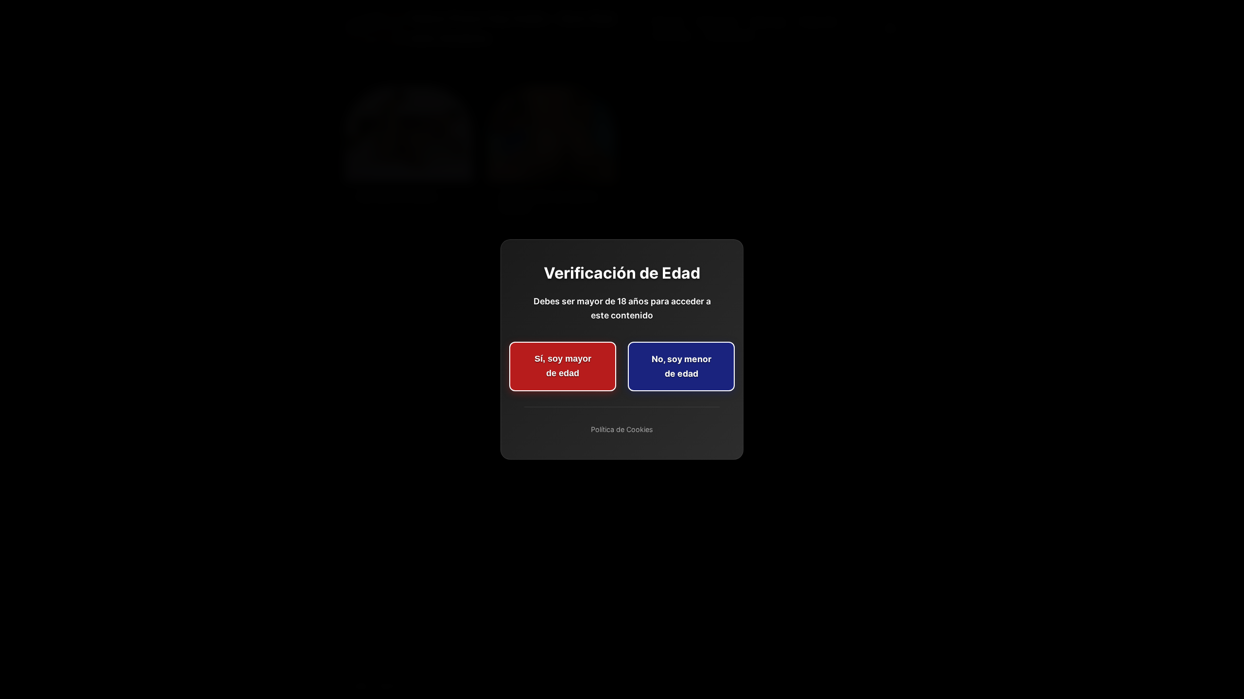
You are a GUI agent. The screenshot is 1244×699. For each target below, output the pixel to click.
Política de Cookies (622, 429)
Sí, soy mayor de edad (563, 366)
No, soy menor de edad (681, 366)
